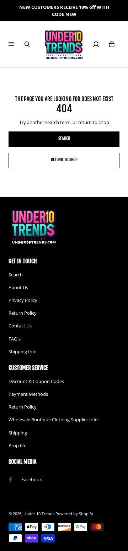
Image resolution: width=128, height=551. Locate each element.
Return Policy (23, 313)
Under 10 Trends (38, 513)
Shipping (18, 432)
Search (16, 274)
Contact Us (20, 325)
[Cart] (111, 44)
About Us (18, 287)
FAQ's (15, 339)
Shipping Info (23, 351)
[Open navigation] (16, 44)
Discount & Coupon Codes (36, 381)
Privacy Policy (23, 300)
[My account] (96, 44)
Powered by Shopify (74, 513)
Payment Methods (28, 394)
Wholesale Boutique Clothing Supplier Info (53, 419)
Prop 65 (17, 445)
